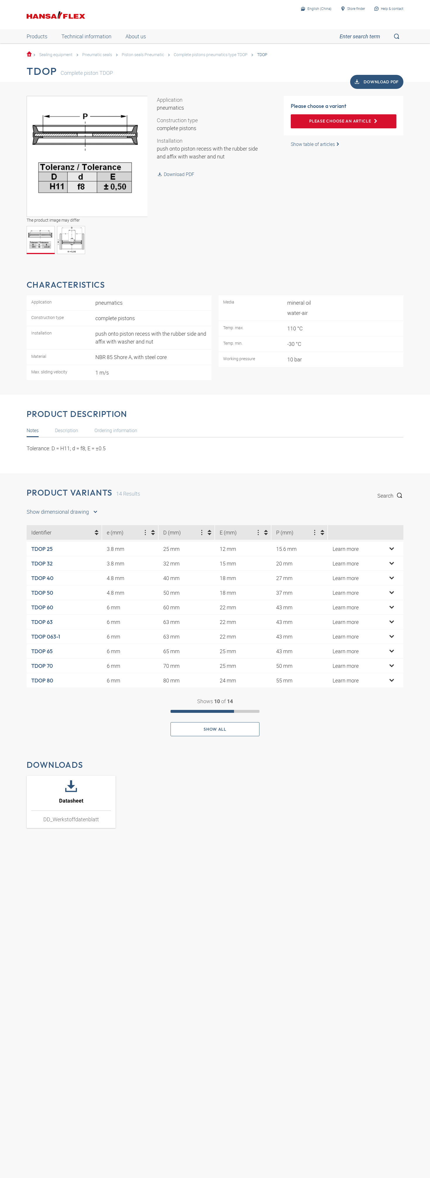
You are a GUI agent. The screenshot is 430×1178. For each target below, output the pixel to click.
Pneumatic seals (97, 54)
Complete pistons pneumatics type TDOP (210, 54)
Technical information (86, 36)
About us (135, 36)
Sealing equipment (56, 54)
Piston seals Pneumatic (143, 54)
